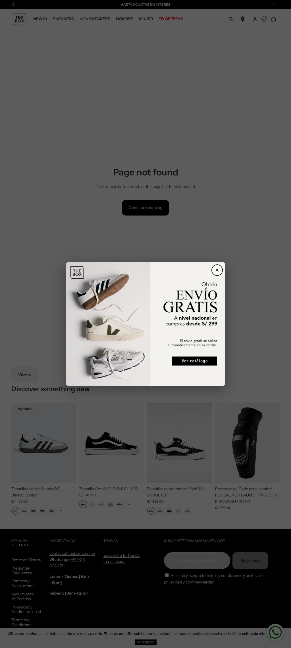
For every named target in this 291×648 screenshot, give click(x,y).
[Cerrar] (217, 270)
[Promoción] (145, 324)
